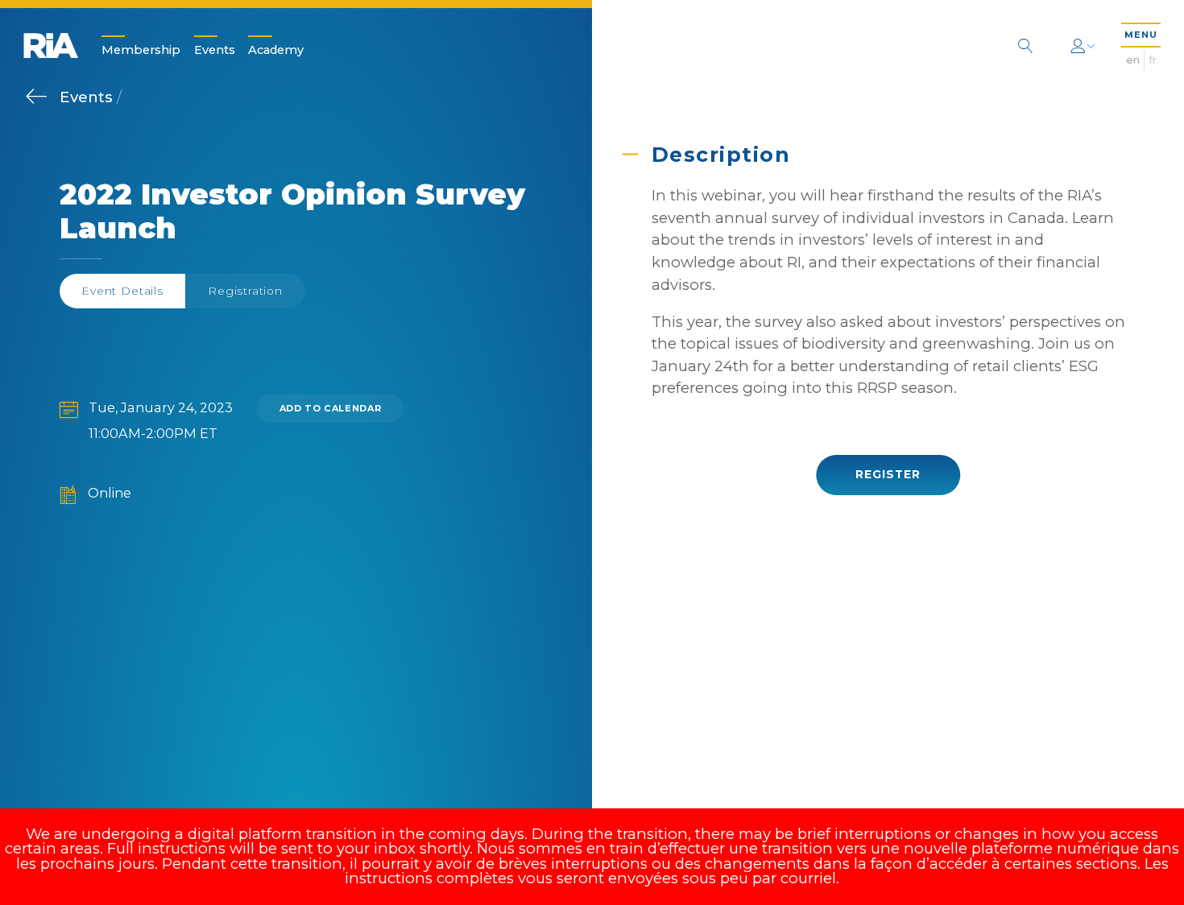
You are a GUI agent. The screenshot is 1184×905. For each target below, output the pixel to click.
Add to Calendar (330, 408)
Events (214, 49)
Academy (276, 49)
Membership (140, 49)
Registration (245, 290)
